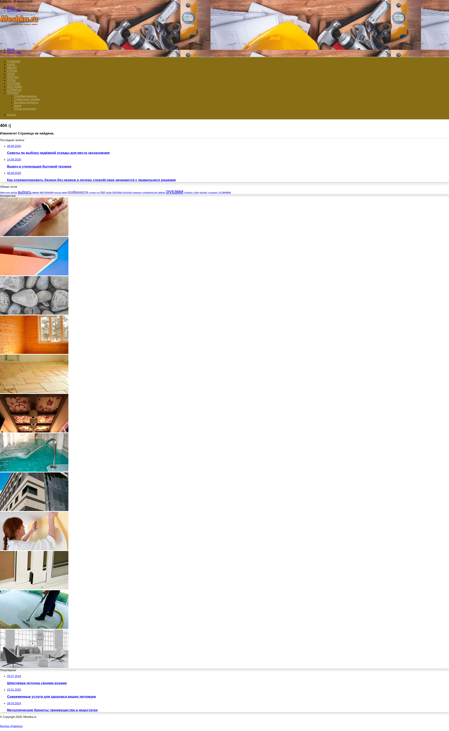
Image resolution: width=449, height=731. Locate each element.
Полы (11, 80)
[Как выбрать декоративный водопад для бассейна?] (34, 470)
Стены (12, 70)
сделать (188, 192)
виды (8, 192)
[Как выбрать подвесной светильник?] (34, 667)
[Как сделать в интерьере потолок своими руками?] (34, 431)
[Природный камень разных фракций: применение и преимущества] (34, 313)
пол (102, 192)
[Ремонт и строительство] (19, 43)
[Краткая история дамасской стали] (34, 235)
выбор (14, 192)
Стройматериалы (25, 96)
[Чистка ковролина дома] (34, 627)
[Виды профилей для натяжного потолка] (34, 274)
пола (109, 192)
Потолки (14, 83)
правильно (137, 192)
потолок (127, 192)
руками (174, 191)
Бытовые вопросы (26, 102)
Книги (17, 105)
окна (64, 192)
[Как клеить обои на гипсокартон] (34, 549)
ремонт (162, 192)
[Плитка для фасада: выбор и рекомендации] (34, 510)
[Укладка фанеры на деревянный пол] (34, 392)
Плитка (12, 77)
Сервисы (14, 89)
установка (225, 192)
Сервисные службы (27, 99)
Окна (11, 74)
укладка (203, 192)
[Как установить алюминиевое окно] (34, 588)
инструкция (46, 192)
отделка (92, 192)
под (98, 192)
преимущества (150, 192)
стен (196, 192)
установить (213, 192)
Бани (11, 64)
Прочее (13, 93)
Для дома (14, 86)
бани (2, 192)
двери (35, 192)
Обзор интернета (25, 108)
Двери (12, 67)
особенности (78, 192)
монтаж (57, 192)
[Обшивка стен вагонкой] (34, 352)
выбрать (24, 192)
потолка (117, 192)
